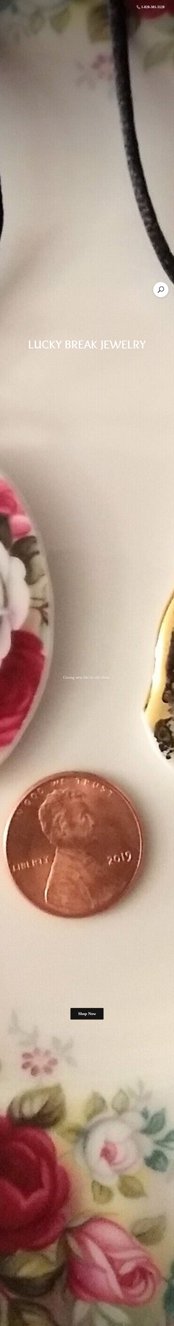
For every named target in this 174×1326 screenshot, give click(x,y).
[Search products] (161, 290)
